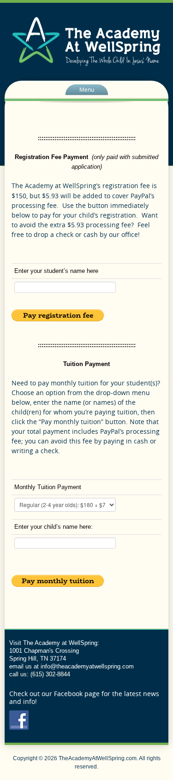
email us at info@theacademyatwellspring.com (71, 666)
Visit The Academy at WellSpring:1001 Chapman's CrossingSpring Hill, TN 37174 (54, 650)
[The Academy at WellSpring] (86, 41)
